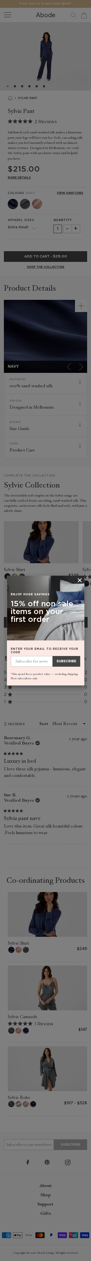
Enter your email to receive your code (44, 650)
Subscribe (66, 661)
